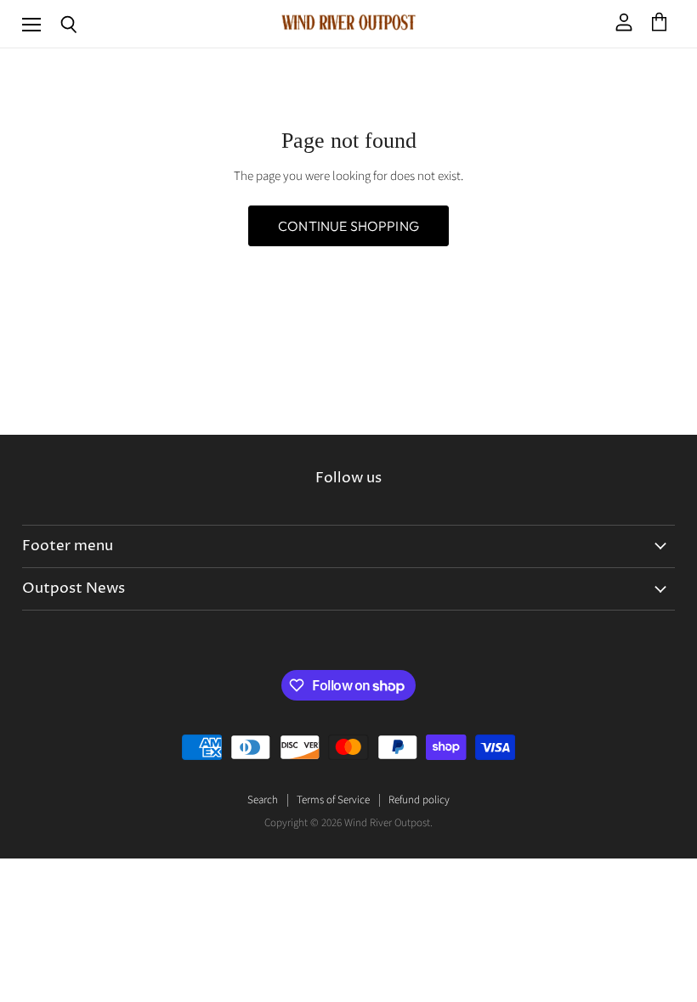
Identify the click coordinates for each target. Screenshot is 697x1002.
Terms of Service (333, 800)
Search (262, 800)
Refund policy (419, 800)
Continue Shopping (348, 225)
